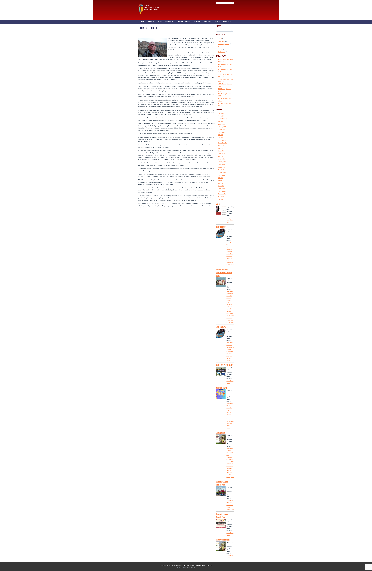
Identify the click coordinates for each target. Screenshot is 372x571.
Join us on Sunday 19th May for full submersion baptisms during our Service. (230, 351)
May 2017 (220, 199)
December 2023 (222, 140)
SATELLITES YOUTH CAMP (224, 365)
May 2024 (220, 137)
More (228, 222)
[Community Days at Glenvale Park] (221, 491)
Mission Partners (184, 22)
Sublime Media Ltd (191, 567)
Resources (207, 22)
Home (143, 22)
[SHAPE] (221, 211)
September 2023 (222, 143)
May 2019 (220, 183)
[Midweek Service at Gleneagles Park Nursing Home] (221, 282)
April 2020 (221, 170)
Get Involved (169, 22)
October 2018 (222, 194)
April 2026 (221, 116)
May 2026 (220, 113)
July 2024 (220, 135)
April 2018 (221, 196)
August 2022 (221, 145)
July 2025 (220, 121)
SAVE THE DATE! (221, 227)
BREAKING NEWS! (221, 388)
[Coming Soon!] (221, 439)
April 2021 (221, 156)
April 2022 (221, 151)
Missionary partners (223, 44)
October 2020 (222, 167)
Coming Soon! (220, 432)
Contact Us (227, 22)
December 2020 (222, 164)
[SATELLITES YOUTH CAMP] (221, 372)
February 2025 (222, 127)
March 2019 (221, 188)
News (160, 22)
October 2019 (222, 172)
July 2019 (220, 178)
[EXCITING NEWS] (221, 334)
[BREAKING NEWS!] (221, 394)
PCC (219, 46)
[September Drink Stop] (221, 546)
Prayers (220, 49)
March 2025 (221, 124)
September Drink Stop (223, 539)
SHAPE (218, 204)
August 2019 (221, 175)
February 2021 (222, 161)
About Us (151, 22)
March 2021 (221, 159)
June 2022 (221, 148)
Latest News (221, 41)
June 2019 (221, 180)
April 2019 (221, 186)
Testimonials (221, 52)
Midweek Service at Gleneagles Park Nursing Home (224, 272)
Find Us (217, 22)
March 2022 (221, 153)
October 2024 (222, 129)
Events (220, 38)
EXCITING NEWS (221, 327)
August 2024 (221, 132)
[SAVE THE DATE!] (221, 234)
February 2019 (222, 191)
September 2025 (222, 118)
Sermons (197, 22)
